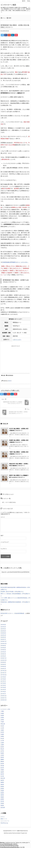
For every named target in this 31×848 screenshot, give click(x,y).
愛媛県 (2, 759)
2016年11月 (3, 697)
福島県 (2, 784)
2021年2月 (3, 628)
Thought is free (24, 833)
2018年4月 (3, 666)
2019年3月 (3, 654)
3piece (10, 380)
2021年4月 (3, 624)
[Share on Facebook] (5, 35)
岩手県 (2, 751)
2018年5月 (3, 664)
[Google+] (9, 35)
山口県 (2, 740)
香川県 (2, 801)
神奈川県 (3, 778)
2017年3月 (3, 689)
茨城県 (4, 375)
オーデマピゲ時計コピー (24, 835)
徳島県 (2, 757)
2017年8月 (3, 679)
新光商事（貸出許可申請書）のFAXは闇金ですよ (12, 591)
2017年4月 (3, 687)
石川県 (2, 776)
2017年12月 (3, 670)
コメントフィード (5, 820)
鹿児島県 (3, 807)
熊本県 (2, 774)
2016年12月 (3, 695)
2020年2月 (3, 637)
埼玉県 (2, 726)
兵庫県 (2, 717)
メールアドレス (5, 542)
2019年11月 (3, 641)
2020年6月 (3, 633)
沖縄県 (2, 769)
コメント (3, 517)
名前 (2, 535)
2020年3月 (3, 635)
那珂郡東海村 (10, 375)
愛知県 (2, 761)
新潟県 (2, 763)
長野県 (2, 795)
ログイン (3, 816)
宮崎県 (2, 736)
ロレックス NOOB (15, 835)
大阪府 (2, 730)
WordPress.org (4, 823)
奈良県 (2, 732)
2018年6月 (3, 662)
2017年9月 (3, 677)
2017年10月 (3, 674)
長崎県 (2, 792)
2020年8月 (3, 631)
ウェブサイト (4, 548)
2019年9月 (3, 645)
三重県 (2, 711)
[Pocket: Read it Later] (16, 35)
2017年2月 (3, 691)
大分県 (2, 728)
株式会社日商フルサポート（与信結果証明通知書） (13, 613)
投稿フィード (4, 818)
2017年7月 (3, 681)
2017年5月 (3, 685)
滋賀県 (2, 772)
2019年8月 (3, 647)
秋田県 (2, 786)
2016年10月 (3, 700)
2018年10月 (3, 660)
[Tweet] (2, 35)
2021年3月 (3, 626)
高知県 (2, 803)
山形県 (2, 742)
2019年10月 (3, 643)
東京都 (2, 765)
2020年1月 (3, 639)
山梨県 (2, 744)
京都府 (2, 713)
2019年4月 (3, 651)
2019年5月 (3, 649)
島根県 (2, 753)
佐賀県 (2, 715)
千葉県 (2, 721)
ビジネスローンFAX (5, 709)
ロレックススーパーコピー (5, 835)
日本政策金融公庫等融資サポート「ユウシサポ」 (15, 262)
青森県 (2, 797)
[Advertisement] (13, 357)
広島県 (2, 755)
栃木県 (2, 767)
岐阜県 (2, 746)
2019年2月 (3, 656)
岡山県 (2, 749)
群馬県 (2, 788)
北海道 (2, 719)
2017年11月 (3, 672)
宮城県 (2, 734)
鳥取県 (2, 805)
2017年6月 (3, 683)
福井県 (2, 780)
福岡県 (2, 782)
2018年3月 (3, 668)
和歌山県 (3, 723)
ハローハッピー (17, 339)
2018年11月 (3, 658)
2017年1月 (3, 693)
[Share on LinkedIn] (12, 35)
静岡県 (2, 799)
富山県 (2, 738)
